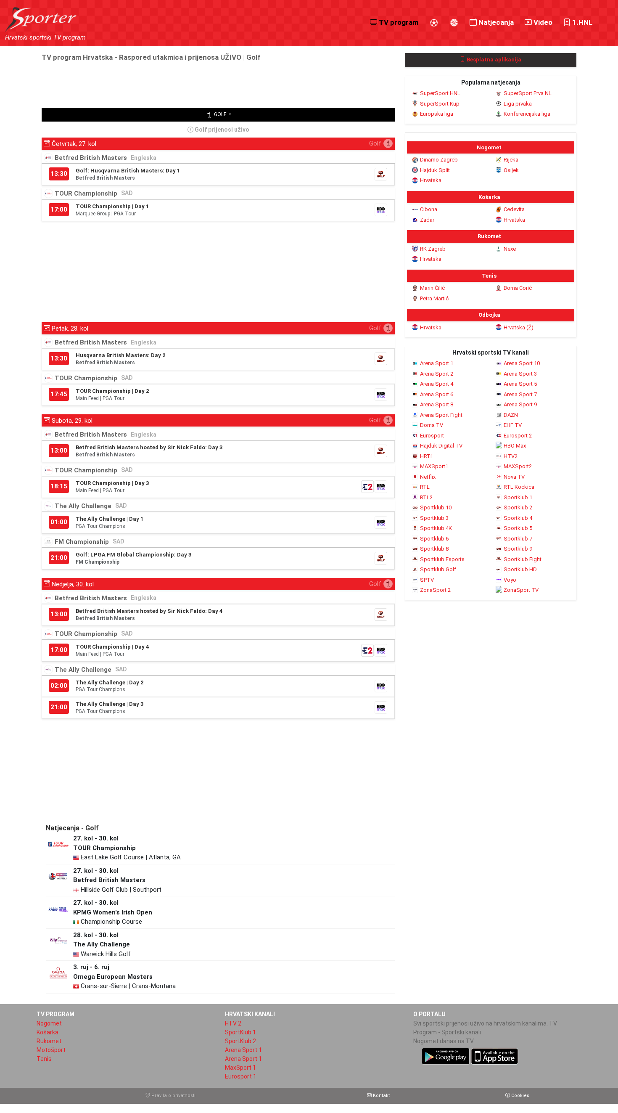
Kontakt (381, 1095)
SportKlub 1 (240, 1032)
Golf (220, 114)
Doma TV (431, 425)
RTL (425, 487)
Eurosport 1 (240, 1076)
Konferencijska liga (527, 114)
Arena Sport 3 (520, 374)
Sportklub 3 (434, 518)
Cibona (428, 209)
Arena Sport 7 (520, 394)
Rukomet (49, 1041)
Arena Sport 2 (436, 374)
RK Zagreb (433, 249)
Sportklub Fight (522, 559)
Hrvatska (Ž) (518, 327)
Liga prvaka (518, 104)
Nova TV (514, 477)
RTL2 (426, 497)
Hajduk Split (435, 170)
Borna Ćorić (518, 288)
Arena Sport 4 (436, 384)
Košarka (47, 1032)
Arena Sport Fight (441, 415)
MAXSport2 (518, 466)
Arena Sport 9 (520, 404)
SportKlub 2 (240, 1041)
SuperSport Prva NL (528, 93)
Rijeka (511, 159)
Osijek (511, 170)
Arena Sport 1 (436, 363)
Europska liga (436, 114)
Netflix (428, 477)
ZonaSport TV (521, 590)
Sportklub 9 (518, 549)
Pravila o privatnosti (172, 1095)
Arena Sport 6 (436, 394)
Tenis (44, 1058)
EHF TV (513, 425)
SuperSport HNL (440, 93)
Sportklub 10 (436, 507)
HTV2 (511, 456)
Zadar (427, 220)
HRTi (426, 456)
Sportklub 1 (518, 497)
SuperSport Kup (440, 104)
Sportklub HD (520, 569)
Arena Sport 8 (436, 404)
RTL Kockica (519, 487)
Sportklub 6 (434, 538)
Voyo (510, 580)
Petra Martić (434, 298)
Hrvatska (430, 180)
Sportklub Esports (442, 559)
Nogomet (49, 1023)
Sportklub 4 (518, 518)
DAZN (511, 415)
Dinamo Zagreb (439, 159)
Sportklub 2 (518, 507)
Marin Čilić (432, 288)
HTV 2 (233, 1023)
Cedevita (514, 209)
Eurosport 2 (518, 435)
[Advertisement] (195, 84)
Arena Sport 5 (520, 384)
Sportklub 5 (518, 528)
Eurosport (432, 435)
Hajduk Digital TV (441, 446)
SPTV (427, 580)
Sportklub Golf (438, 569)
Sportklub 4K (436, 528)
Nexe (510, 249)
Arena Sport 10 (522, 363)
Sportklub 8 (434, 549)
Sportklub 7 (518, 538)
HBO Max (515, 446)
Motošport (51, 1050)
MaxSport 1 (240, 1067)
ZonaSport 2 (435, 590)
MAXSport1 (434, 466)
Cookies (519, 1095)
